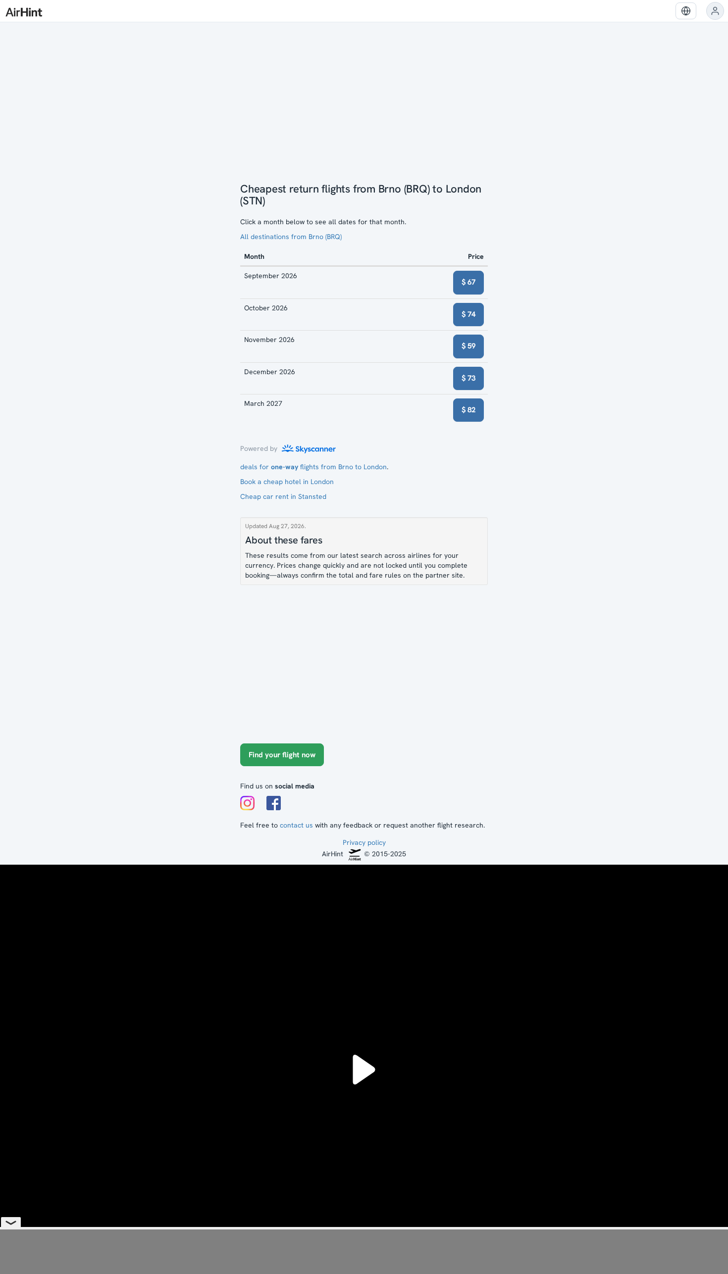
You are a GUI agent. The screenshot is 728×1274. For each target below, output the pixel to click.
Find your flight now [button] (282, 755)
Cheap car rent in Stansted (283, 496)
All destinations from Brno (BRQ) (291, 236)
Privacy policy (364, 842)
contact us (296, 825)
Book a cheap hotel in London (287, 481)
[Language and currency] (686, 10)
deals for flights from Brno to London (313, 466)
